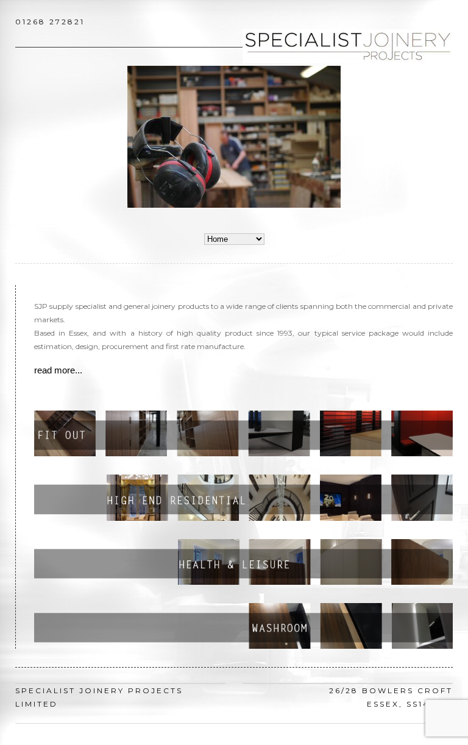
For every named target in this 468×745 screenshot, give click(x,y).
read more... (58, 370)
